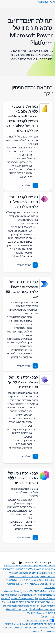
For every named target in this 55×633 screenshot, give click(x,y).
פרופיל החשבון (21, 569)
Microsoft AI (49, 591)
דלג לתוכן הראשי (46, 1)
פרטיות (8, 623)
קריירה (25, 609)
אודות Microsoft (13, 609)
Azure (16, 591)
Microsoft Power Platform (42, 605)
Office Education (47, 580)
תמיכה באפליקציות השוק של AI (34, 601)
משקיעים (30, 612)
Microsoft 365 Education (26, 580)
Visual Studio (35, 609)
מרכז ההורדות (7, 569)
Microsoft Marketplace (18, 605)
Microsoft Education (19, 572)
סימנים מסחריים (16, 627)
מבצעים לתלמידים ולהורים (26, 583)
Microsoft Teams (47, 598)
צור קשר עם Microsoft (22, 623)
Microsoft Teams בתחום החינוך (24, 576)
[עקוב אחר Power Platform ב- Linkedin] (20, 562)
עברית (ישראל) (47, 616)
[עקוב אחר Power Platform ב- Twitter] (13, 562)
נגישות (36, 631)
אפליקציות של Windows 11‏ (42, 569)
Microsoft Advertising (30, 594)
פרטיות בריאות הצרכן (44, 623)
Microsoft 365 (12, 594)
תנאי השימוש (31, 627)
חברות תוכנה (48, 609)
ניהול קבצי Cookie (46, 627)
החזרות (51, 572)
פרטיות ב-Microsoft (45, 612)
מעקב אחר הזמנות (38, 572)
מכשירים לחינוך (47, 576)
